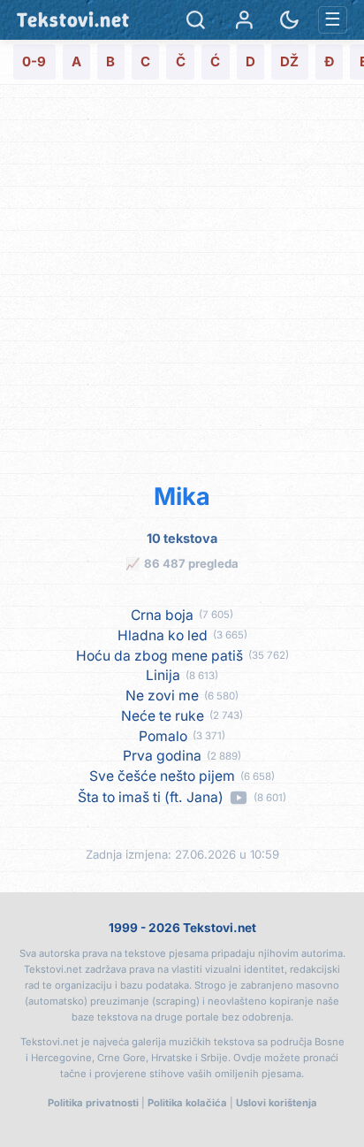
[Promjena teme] (289, 20)
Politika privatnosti (93, 1103)
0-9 (34, 61)
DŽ (289, 61)
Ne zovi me (162, 696)
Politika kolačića (187, 1103)
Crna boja (162, 615)
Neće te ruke (162, 716)
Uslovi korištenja (276, 1103)
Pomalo (163, 737)
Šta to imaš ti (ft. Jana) (151, 798)
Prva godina (162, 756)
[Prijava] (244, 20)
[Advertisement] (182, 280)
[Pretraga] (196, 20)
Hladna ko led (163, 636)
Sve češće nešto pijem (162, 776)
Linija (163, 676)
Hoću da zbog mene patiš (159, 656)
